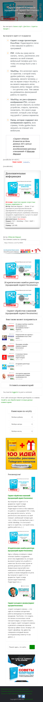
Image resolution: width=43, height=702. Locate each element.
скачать (26, 162)
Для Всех (26, 26)
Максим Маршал (15, 237)
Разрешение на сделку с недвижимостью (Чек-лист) (24, 336)
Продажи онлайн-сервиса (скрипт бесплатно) (22, 346)
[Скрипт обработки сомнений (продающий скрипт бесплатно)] (21, 484)
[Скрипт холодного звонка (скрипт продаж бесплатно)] (21, 592)
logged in (15, 392)
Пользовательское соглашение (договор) (15, 689)
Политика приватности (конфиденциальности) (16, 691)
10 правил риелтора (23, 364)
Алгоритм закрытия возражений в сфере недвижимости (23, 375)
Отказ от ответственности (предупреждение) (16, 694)
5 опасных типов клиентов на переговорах (21, 356)
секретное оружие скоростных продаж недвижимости (20, 203)
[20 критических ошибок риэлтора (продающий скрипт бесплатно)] (21, 537)
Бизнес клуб (17, 26)
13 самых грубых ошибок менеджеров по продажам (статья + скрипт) (24, 326)
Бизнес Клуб (29, 699)
